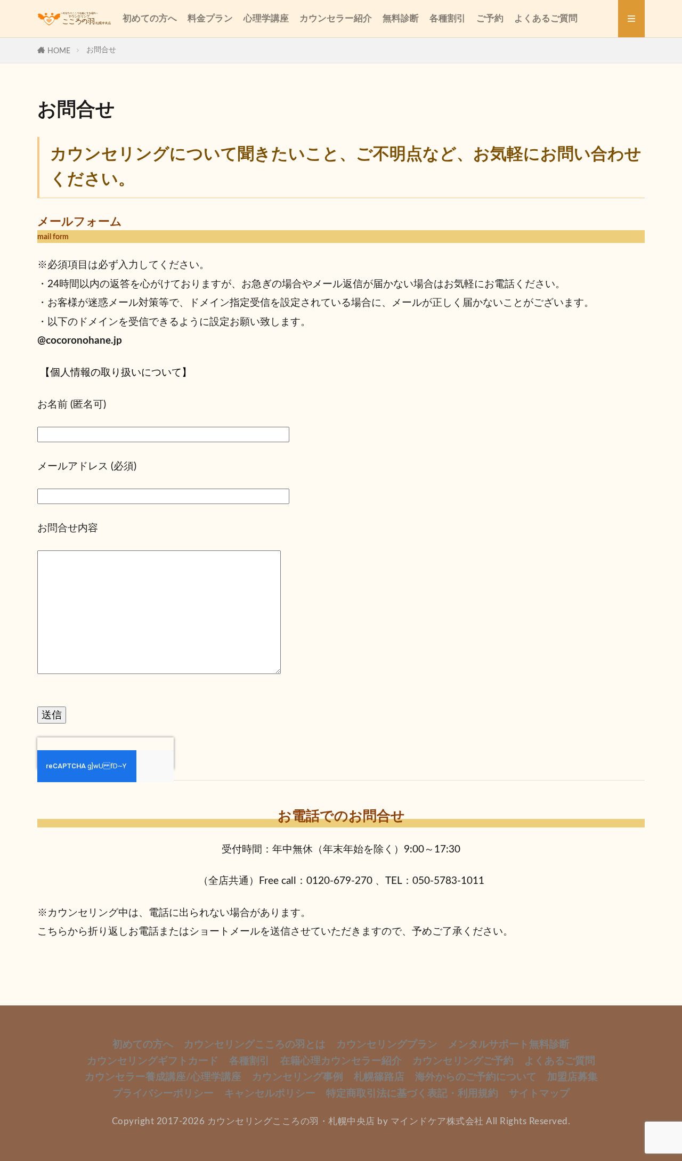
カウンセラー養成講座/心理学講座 (163, 1077)
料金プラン (210, 18)
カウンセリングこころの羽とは (255, 1045)
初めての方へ (150, 18)
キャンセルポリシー (269, 1094)
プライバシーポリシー (163, 1094)
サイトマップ (539, 1094)
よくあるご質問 (546, 18)
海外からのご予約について (476, 1077)
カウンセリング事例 (297, 1077)
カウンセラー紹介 (335, 18)
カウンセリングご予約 (463, 1061)
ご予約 (490, 18)
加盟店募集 (572, 1077)
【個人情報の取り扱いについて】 (116, 373)
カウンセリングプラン (386, 1045)
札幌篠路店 (379, 1077)
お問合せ (101, 50)
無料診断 (401, 18)
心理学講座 (266, 18)
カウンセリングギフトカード (152, 1061)
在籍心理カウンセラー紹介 (341, 1061)
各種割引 (447, 18)
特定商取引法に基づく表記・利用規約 (412, 1094)
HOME (58, 51)
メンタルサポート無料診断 (509, 1045)
